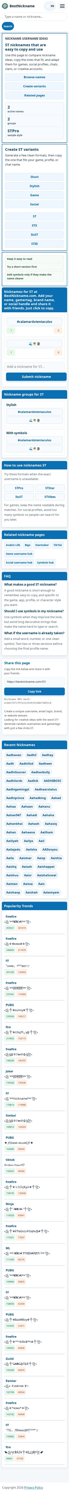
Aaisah (27, 867)
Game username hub (19, 553)
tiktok (10, 1160)
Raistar (11, 1381)
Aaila (10, 858)
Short (35, 177)
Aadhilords (14, 781)
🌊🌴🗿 (34, 344)
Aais (41, 884)
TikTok (58, 545)
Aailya (28, 841)
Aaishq (11, 867)
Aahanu (44, 807)
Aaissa (28, 884)
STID (34, 244)
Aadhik (33, 781)
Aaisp (41, 858)
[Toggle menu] (62, 6)
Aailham (46, 832)
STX (34, 225)
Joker (9, 1071)
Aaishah (32, 892)
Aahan (11, 832)
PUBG (10, 1005)
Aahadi (31, 815)
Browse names (34, 77)
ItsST (34, 235)
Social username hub (19, 562)
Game (34, 195)
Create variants (34, 86)
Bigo (28, 545)
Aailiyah (12, 841)
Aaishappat (46, 867)
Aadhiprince (15, 798)
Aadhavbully (40, 772)
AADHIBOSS (52, 781)
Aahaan (27, 807)
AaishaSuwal (46, 875)
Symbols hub (45, 562)
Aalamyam (51, 892)
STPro (19, 488)
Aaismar (25, 858)
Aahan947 (13, 815)
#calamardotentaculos (34, 322)
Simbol (11, 1115)
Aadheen (45, 764)
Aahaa (11, 807)
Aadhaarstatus (46, 789)
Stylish (35, 186)
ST (34, 216)
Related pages (34, 95)
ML (8, 1248)
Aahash (33, 824)
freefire (11, 917)
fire (8, 1027)
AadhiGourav (16, 772)
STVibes (50, 497)
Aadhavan (13, 755)
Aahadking (38, 798)
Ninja (10, 1204)
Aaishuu (12, 875)
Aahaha (48, 815)
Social (34, 204)
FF (7, 961)
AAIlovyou (50, 849)
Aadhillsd (26, 764)
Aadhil (31, 755)
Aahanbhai (14, 824)
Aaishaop (13, 892)
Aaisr (28, 875)
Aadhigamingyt (17, 789)
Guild (10, 1359)
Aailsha (31, 849)
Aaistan (12, 884)
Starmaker (42, 545)
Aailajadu (13, 849)
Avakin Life (13, 545)
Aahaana (28, 832)
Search (8, 26)
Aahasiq (51, 824)
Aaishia (56, 858)
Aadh (10, 764)
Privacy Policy (33, 1488)
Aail (41, 841)
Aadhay (47, 755)
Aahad (56, 798)
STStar (50, 488)
